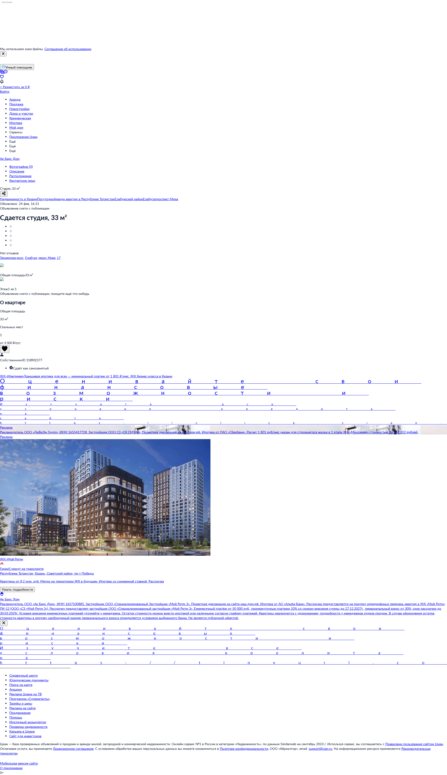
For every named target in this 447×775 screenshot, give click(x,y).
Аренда (14, 99)
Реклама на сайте (22, 708)
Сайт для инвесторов (25, 736)
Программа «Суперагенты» (29, 698)
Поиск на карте (20, 684)
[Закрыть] (3, 53)
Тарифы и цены (20, 703)
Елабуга (31, 257)
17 (59, 257)
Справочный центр (23, 675)
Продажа (16, 104)
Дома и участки (21, 113)
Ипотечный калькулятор (27, 722)
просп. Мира (46, 257)
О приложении (11, 768)
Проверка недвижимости (28, 726)
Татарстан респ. (12, 257)
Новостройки (19, 109)
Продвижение (19, 712)
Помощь (15, 717)
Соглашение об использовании (67, 49)
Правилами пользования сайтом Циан (414, 744)
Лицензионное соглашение (73, 748)
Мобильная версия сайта (19, 763)
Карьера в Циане (22, 731)
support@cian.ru (320, 748)
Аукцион (15, 689)
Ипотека (15, 123)
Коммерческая (20, 118)
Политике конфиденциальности (244, 748)
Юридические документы (28, 680)
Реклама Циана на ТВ (25, 694)
